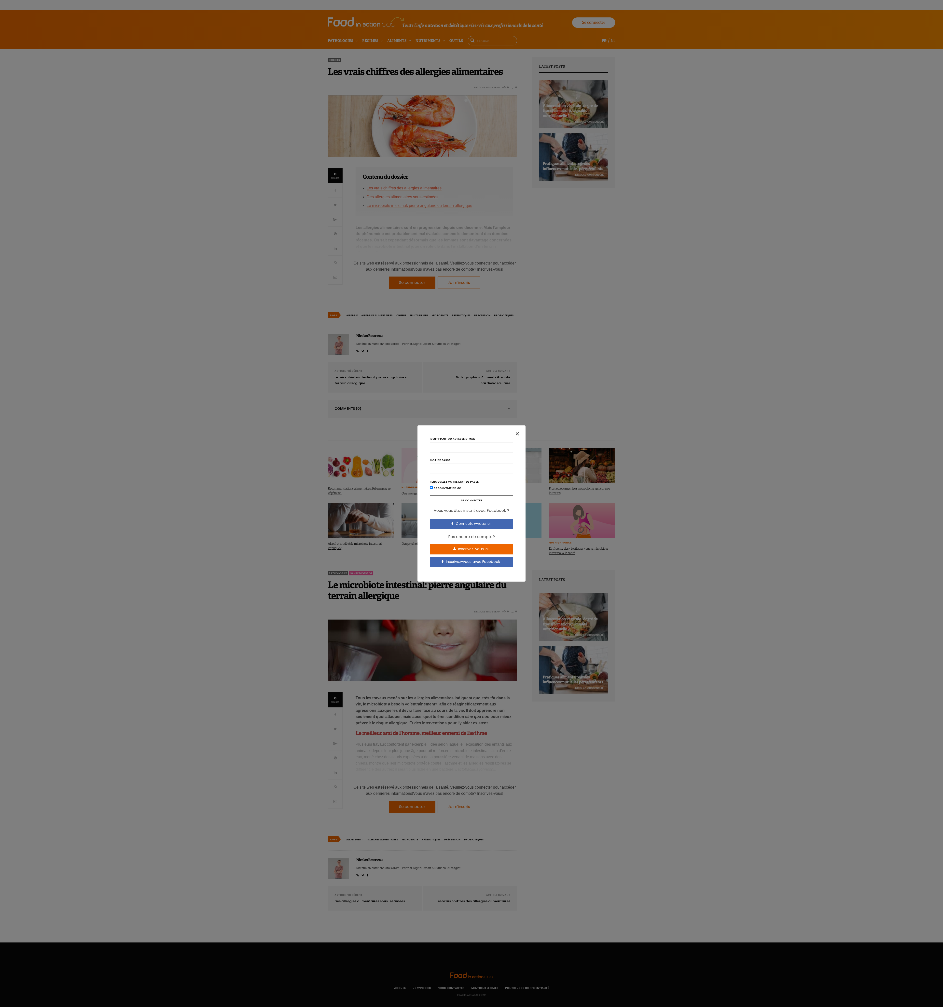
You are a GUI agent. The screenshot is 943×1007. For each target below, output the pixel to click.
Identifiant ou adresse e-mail (452, 438)
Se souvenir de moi (447, 488)
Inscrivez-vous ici (472, 548)
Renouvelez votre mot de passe (454, 481)
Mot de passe (440, 460)
